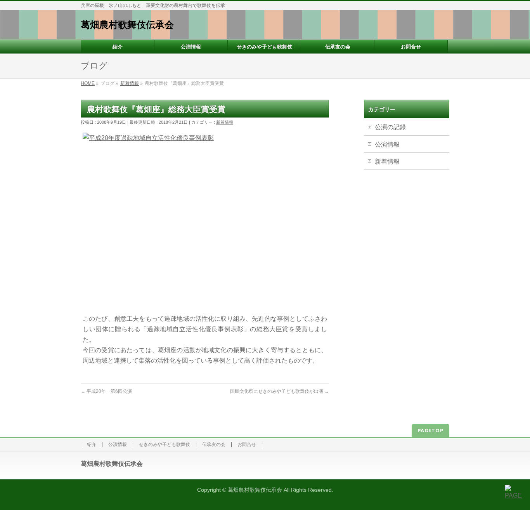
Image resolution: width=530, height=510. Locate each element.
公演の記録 (390, 127)
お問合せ (246, 444)
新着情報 (224, 122)
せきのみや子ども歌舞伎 (164, 444)
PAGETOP (430, 430)
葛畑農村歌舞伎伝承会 (127, 24)
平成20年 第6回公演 (109, 391)
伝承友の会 (213, 444)
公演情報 (387, 144)
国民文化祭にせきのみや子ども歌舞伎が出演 (279, 391)
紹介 (91, 444)
